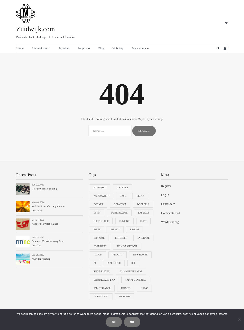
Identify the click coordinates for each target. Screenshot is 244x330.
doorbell (143, 204)
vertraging (101, 296)
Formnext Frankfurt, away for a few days (47, 243)
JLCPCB (98, 254)
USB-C (144, 288)
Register (166, 186)
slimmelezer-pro (104, 280)
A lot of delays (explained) (45, 223)
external (143, 238)
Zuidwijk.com (35, 29)
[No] (239, 319)
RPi (133, 263)
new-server (140, 254)
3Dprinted (100, 187)
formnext (100, 246)
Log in (165, 195)
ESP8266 (134, 229)
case (123, 196)
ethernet (121, 238)
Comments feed (170, 213)
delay (140, 196)
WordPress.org (170, 222)
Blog (101, 48)
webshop (124, 296)
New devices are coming (44, 188)
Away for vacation (41, 258)
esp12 (143, 221)
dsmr (97, 212)
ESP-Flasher (101, 221)
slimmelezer (101, 271)
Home (20, 48)
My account (139, 48)
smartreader (102, 288)
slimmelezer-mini (131, 271)
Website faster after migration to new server (48, 208)
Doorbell (64, 48)
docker (98, 204)
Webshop (118, 48)
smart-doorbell (135, 280)
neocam (117, 254)
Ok (114, 322)
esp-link (124, 221)
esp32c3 (115, 229)
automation (101, 196)
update (125, 288)
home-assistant (127, 246)
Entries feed (168, 204)
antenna (122, 187)
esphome (99, 238)
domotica (120, 204)
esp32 (97, 229)
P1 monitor (114, 263)
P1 (95, 263)
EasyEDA (143, 212)
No (132, 322)
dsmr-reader (119, 212)
